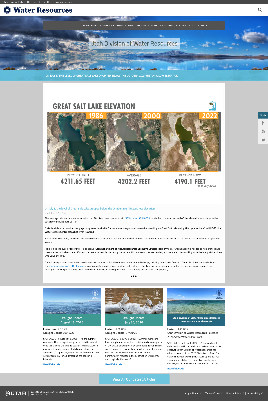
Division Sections (137, 25)
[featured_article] (72, 307)
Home (86, 25)
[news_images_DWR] (134, 144)
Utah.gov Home (191, 393)
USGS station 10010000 (137, 218)
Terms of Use (213, 393)
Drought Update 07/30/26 (121, 333)
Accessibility (255, 393)
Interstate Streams (113, 25)
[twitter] (263, 140)
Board (94, 25)
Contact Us (198, 25)
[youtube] (263, 131)
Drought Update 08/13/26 (59, 333)
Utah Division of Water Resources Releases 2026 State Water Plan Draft (192, 335)
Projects (172, 25)
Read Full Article (51, 364)
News (185, 25)
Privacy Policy (234, 393)
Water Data (157, 25)
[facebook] (263, 123)
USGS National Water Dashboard (66, 266)
